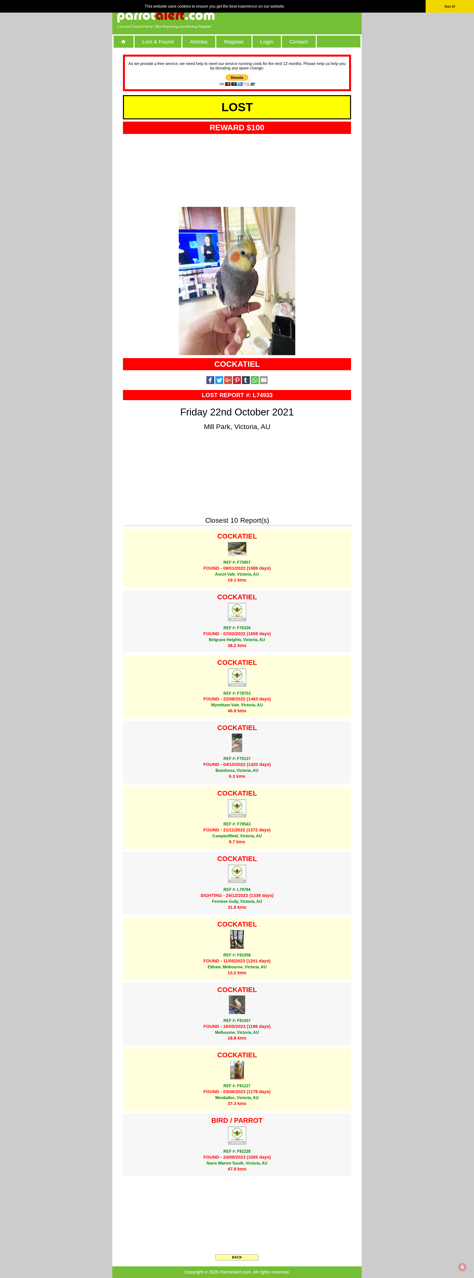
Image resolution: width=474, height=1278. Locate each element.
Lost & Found (158, 41)
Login (266, 41)
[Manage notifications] (462, 1267)
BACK (237, 1257)
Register (234, 41)
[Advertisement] (300, 16)
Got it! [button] (450, 6)
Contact (299, 41)
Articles (199, 41)
